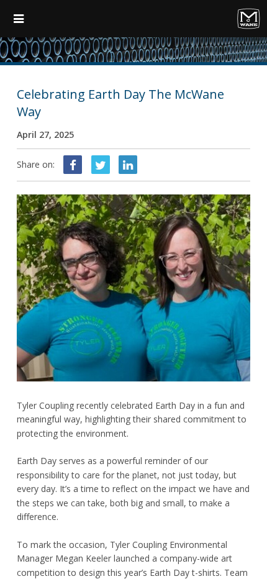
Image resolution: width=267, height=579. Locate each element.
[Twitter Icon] (100, 164)
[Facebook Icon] (72, 164)
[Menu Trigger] (18, 18)
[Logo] (207, 18)
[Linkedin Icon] (128, 164)
